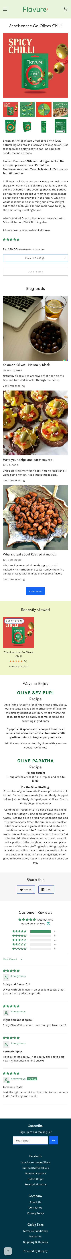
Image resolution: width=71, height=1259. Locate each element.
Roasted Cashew (35, 1173)
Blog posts (35, 288)
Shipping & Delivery (35, 1242)
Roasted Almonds (36, 1184)
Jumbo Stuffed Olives (35, 1168)
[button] (11, 239)
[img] (11, 970)
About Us (35, 1202)
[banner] (35, 9)
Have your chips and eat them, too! (28, 459)
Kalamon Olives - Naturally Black (26, 364)
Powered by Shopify (35, 1251)
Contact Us (35, 1207)
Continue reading (14, 386)
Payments (35, 1236)
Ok (53, 1140)
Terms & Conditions (35, 1231)
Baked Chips (35, 1179)
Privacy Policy (35, 1213)
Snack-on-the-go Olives (35, 1162)
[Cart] (66, 9)
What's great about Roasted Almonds (29, 554)
